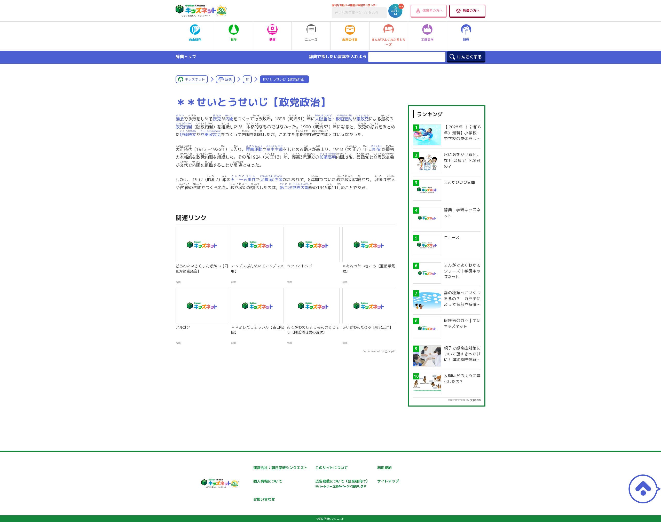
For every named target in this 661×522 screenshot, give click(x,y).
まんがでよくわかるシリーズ (389, 42)
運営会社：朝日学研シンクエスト (280, 467)
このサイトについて (331, 467)
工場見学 (427, 39)
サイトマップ (388, 481)
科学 (234, 39)
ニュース (311, 39)
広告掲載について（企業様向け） (342, 483)
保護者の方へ (432, 10)
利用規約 (384, 467)
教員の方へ (471, 10)
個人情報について (267, 481)
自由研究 (195, 39)
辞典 (466, 39)
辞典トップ (186, 56)
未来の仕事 (350, 39)
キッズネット (195, 79)
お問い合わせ (264, 499)
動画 (272, 39)
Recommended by (373, 351)
